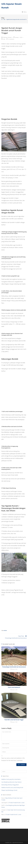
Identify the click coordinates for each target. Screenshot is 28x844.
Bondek (5, 630)
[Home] (1, 19)
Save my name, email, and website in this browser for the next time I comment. (13, 759)
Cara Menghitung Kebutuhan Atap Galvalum (11, 782)
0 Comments (11, 39)
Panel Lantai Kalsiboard (14, 687)
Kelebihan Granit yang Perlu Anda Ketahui (11, 779)
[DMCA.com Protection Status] (5, 820)
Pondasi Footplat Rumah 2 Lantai (16, 802)
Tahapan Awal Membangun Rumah (9, 790)
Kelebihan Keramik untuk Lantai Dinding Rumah (12, 787)
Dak (4, 39)
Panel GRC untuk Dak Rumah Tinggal (14, 719)
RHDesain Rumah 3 (7, 37)
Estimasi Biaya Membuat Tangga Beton (10, 784)
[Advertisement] (14, 97)
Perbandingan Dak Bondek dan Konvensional (14, 667)
